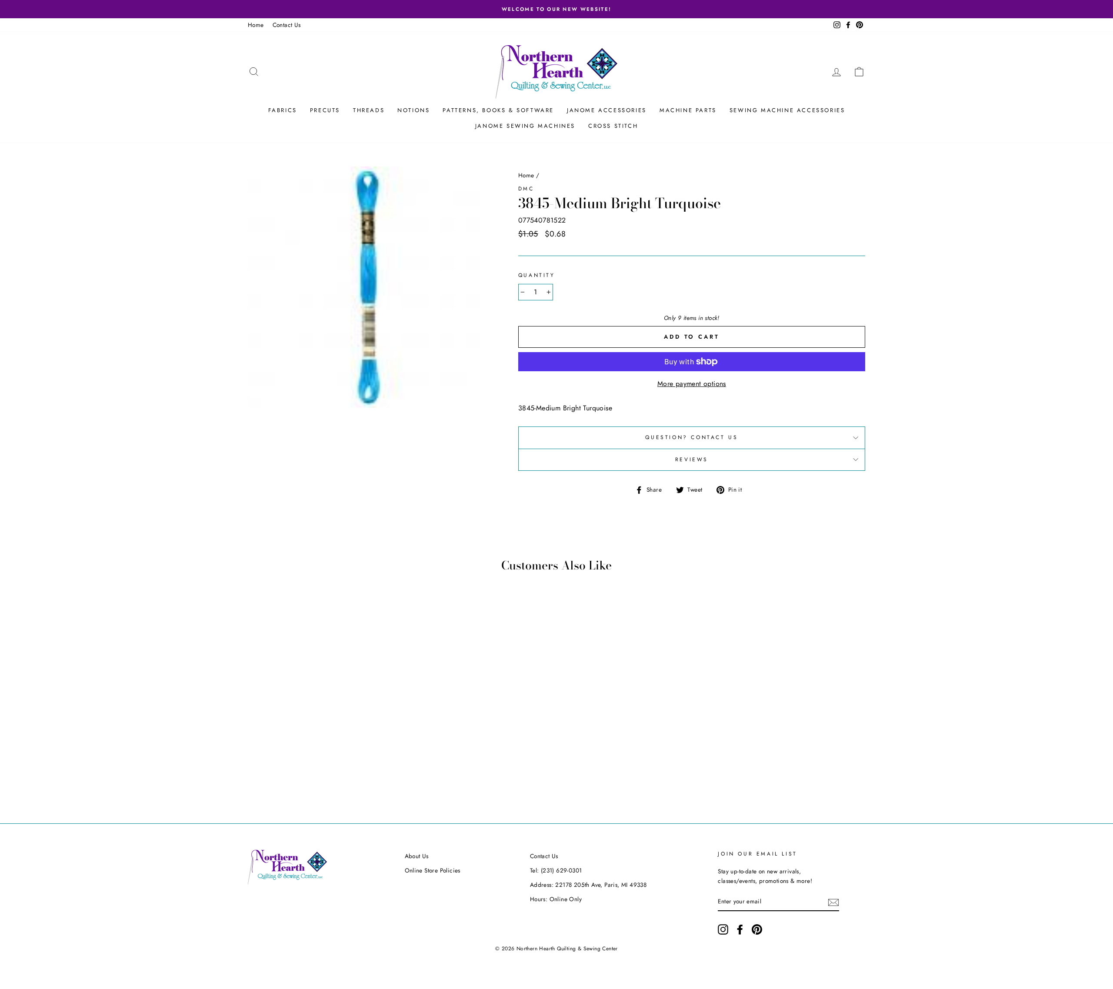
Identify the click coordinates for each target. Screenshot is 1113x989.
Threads (368, 110)
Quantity (536, 275)
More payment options (691, 384)
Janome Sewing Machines (525, 126)
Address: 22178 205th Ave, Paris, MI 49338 (588, 884)
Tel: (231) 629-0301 (556, 870)
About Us (417, 856)
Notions (413, 110)
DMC (526, 189)
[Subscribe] (833, 901)
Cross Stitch (613, 126)
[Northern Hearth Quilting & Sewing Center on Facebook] (740, 929)
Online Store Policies (432, 870)
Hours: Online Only (556, 899)
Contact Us (287, 24)
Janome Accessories (606, 110)
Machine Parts (688, 110)
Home (256, 24)
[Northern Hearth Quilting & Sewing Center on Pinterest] (757, 929)
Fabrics (282, 110)
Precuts (325, 110)
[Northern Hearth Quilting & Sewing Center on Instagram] (723, 929)
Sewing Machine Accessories (787, 110)
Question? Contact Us (691, 437)
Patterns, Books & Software (498, 110)
